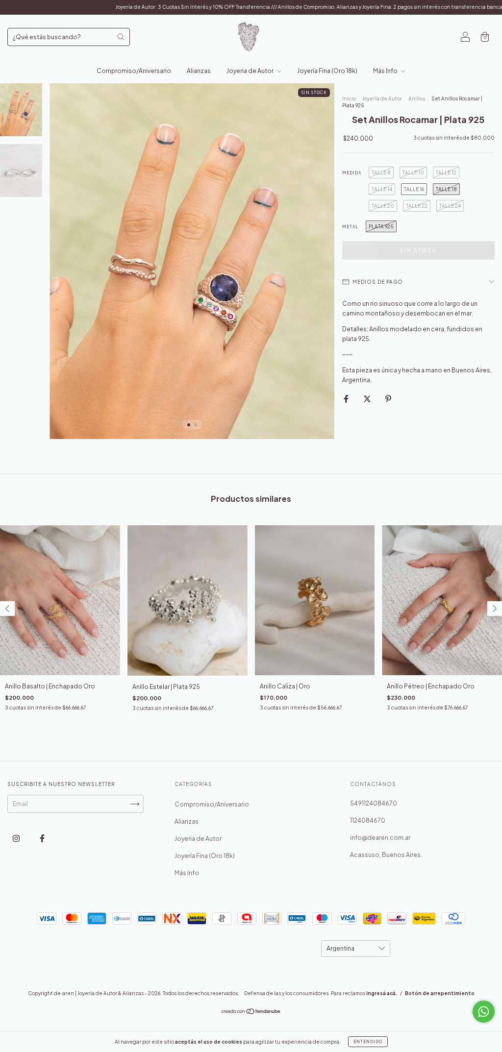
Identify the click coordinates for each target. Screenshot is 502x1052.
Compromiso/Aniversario (134, 70)
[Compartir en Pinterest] (388, 398)
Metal (350, 226)
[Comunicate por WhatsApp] (484, 1012)
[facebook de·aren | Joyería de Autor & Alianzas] (42, 838)
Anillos (416, 98)
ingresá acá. (381, 993)
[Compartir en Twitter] (367, 398)
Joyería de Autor (382, 98)
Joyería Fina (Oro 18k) (327, 70)
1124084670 (367, 820)
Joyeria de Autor (250, 70)
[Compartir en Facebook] (346, 398)
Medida (351, 173)
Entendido (367, 1041)
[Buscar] (120, 36)
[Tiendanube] (251, 1012)
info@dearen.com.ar (380, 837)
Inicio (349, 98)
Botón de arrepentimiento (440, 993)
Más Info (386, 70)
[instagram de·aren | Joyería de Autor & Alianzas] (16, 838)
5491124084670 (373, 803)
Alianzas (199, 70)
